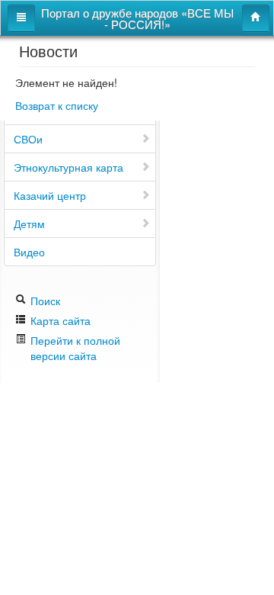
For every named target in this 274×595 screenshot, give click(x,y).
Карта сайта (59, 320)
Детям (29, 223)
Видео (29, 251)
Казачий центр (50, 195)
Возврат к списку (56, 105)
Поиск (43, 300)
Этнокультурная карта (68, 167)
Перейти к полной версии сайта (75, 348)
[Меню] (21, 18)
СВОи (28, 138)
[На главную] (255, 18)
